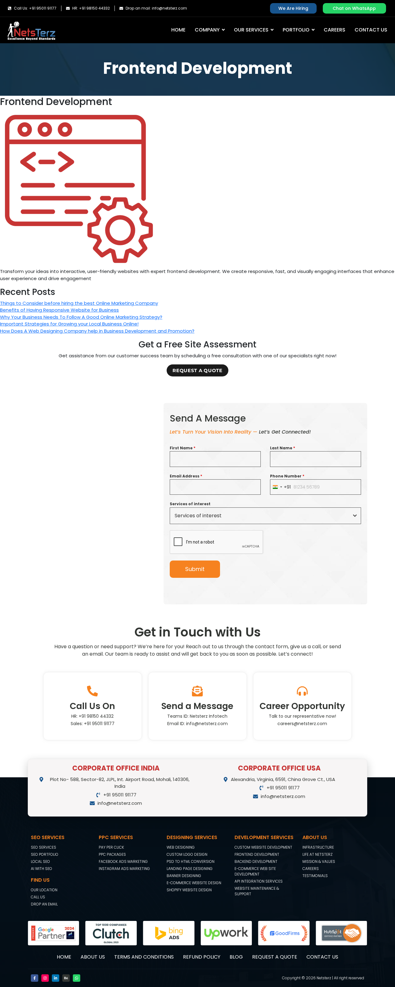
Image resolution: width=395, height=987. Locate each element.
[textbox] (259, 516)
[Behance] (66, 978)
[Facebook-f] (34, 978)
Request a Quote (197, 370)
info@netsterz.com (207, 723)
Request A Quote (274, 956)
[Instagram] (45, 978)
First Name (182, 448)
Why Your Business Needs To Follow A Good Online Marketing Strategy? (81, 317)
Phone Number (287, 476)
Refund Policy (201, 956)
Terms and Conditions (144, 956)
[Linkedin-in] (55, 978)
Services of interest (190, 503)
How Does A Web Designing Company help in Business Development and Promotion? (97, 331)
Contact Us (322, 956)
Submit (195, 569)
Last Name (282, 448)
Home (64, 956)
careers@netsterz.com (302, 723)
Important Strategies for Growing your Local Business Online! (69, 324)
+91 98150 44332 (96, 716)
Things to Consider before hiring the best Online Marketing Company (79, 303)
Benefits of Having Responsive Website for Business (59, 310)
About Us (93, 956)
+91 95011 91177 (99, 723)
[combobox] (280, 487)
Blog (236, 956)
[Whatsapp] (76, 978)
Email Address (186, 476)
